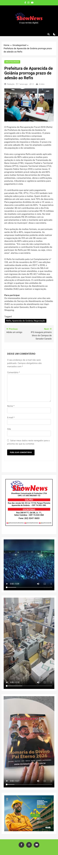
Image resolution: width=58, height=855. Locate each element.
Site (9, 429)
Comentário (13, 372)
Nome (10, 406)
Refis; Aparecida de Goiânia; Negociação (25, 320)
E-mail (11, 417)
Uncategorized (12, 62)
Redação (11, 84)
